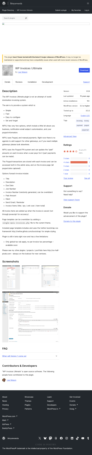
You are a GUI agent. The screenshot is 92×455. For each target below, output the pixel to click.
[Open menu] (88, 3)
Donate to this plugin (72, 221)
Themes (28, 401)
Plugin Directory (8, 10)
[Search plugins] (26, 18)
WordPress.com (10, 416)
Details (7, 82)
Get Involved (75, 397)
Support (86, 82)
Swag (73, 409)
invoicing (79, 121)
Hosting (5, 405)
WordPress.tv (53, 409)
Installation (32, 82)
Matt (5, 420)
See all (87, 178)
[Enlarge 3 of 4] (56, 268)
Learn (49, 397)
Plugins (27, 405)
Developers (51, 405)
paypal (86, 125)
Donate (74, 405)
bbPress (6, 424)
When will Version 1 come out (14, 356)
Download (84, 70)
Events (72, 401)
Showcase (29, 397)
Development (47, 82)
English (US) (85, 116)
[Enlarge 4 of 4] (56, 294)
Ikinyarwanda (13, 438)
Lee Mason (22, 72)
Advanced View (70, 136)
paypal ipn (85, 130)
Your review (68, 178)
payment (80, 125)
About (4, 397)
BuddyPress (8, 428)
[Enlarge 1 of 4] (17, 268)
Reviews (18, 82)
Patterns (28, 409)
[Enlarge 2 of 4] (36, 268)
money (86, 121)
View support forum (72, 200)
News (4, 401)
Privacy (5, 409)
